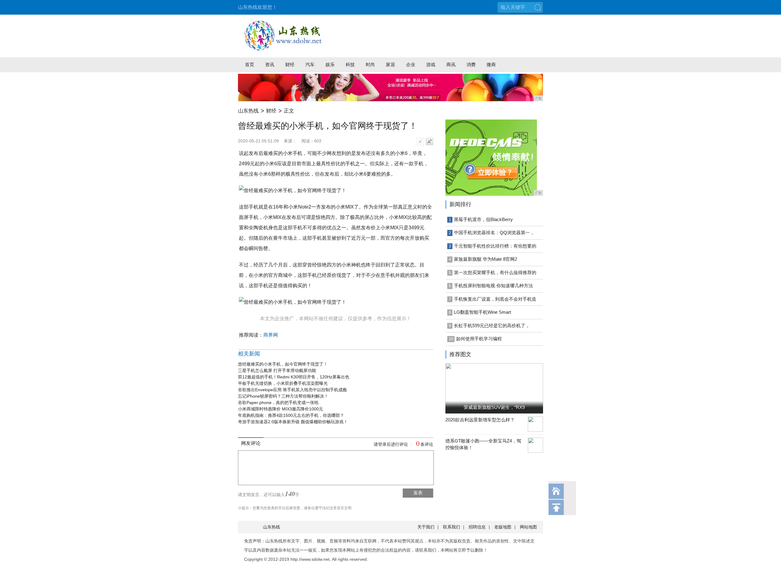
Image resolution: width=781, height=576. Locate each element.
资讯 (269, 64)
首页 (249, 64)
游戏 (430, 64)
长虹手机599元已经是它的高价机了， (492, 325)
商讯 (450, 64)
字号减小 (420, 141)
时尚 (370, 64)
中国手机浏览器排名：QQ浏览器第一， (494, 232)
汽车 (310, 64)
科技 (350, 64)
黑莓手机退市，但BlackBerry (483, 219)
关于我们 (425, 526)
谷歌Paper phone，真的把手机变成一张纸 (278, 402)
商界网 (270, 335)
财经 (289, 64)
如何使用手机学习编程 (479, 338)
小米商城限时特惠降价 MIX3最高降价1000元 (280, 408)
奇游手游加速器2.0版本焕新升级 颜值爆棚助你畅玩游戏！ (293, 421)
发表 (418, 492)
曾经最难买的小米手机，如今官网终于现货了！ (283, 364)
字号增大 (429, 141)
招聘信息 (477, 526)
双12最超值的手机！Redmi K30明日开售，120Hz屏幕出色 (293, 376)
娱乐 (330, 64)
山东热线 (248, 111)
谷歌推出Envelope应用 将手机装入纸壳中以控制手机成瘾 (292, 389)
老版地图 (502, 526)
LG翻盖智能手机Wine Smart (482, 312)
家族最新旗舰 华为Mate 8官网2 (485, 259)
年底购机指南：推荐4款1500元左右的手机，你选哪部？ (291, 415)
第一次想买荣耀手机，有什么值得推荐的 (495, 272)
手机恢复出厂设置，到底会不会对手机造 (495, 299)
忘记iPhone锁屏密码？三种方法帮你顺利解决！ (283, 396)
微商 (491, 64)
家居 (390, 64)
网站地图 (528, 526)
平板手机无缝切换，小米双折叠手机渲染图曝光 (283, 383)
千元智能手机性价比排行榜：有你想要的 (495, 246)
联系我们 (451, 526)
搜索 (537, 7)
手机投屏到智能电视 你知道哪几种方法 (493, 285)
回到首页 (556, 491)
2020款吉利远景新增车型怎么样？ (480, 419)
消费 (471, 64)
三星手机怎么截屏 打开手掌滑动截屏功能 (277, 370)
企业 (410, 64)
